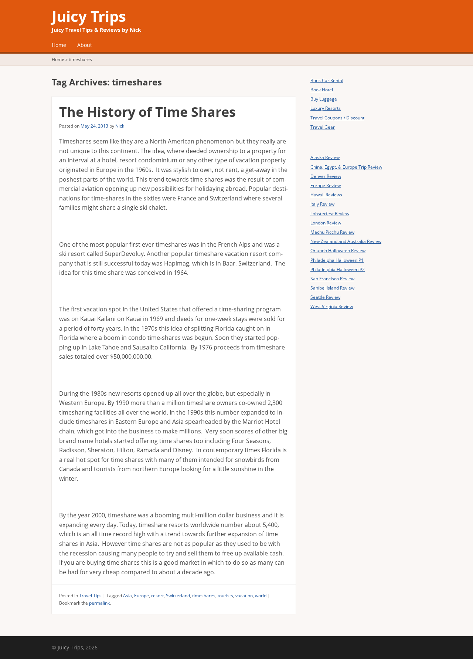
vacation (244, 595)
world (260, 595)
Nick (119, 126)
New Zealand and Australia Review (345, 241)
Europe (141, 595)
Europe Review (325, 185)
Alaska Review (325, 157)
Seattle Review (325, 297)
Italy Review (322, 204)
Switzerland (178, 595)
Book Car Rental (326, 80)
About (84, 44)
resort (157, 595)
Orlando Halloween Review (337, 250)
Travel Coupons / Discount (337, 118)
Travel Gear (322, 127)
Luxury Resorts (325, 108)
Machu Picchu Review (332, 232)
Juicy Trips (89, 16)
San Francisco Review (332, 279)
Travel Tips (90, 595)
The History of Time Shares (147, 112)
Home (59, 44)
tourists (225, 595)
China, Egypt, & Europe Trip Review (346, 167)
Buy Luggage (323, 99)
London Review (325, 223)
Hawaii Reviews (326, 195)
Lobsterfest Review (329, 213)
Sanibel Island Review (332, 288)
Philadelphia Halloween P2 (337, 269)
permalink (99, 603)
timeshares (203, 595)
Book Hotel (321, 90)
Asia (127, 595)
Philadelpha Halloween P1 (337, 260)
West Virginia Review (331, 306)
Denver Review (325, 176)
